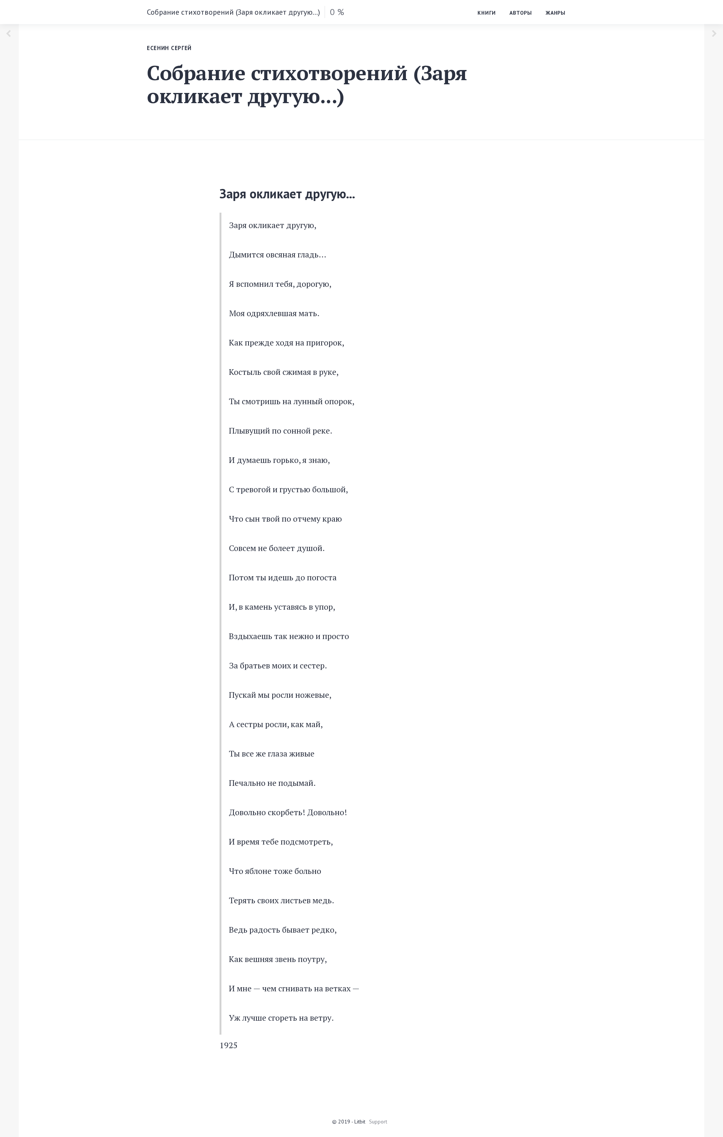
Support (378, 1121)
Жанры (556, 12)
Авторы (520, 12)
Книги (486, 12)
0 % (337, 12)
